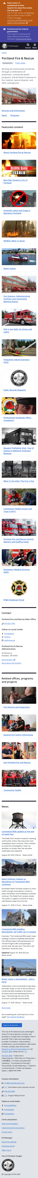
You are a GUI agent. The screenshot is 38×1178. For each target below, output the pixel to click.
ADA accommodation (10, 1124)
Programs (14, 115)
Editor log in (6, 1150)
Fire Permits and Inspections (16, 707)
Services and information (13, 110)
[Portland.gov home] (10, 46)
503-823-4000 (7, 1051)
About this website (9, 1142)
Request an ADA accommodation (14, 1049)
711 (25, 1051)
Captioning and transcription (13, 1128)
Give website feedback (15, 1017)
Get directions (7, 660)
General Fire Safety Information (18, 735)
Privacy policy (7, 1132)
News (4, 115)
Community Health (12, 790)
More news (6, 1008)
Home (4, 53)
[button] (28, 46)
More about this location (11, 663)
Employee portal (8, 1146)
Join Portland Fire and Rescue (17, 762)
